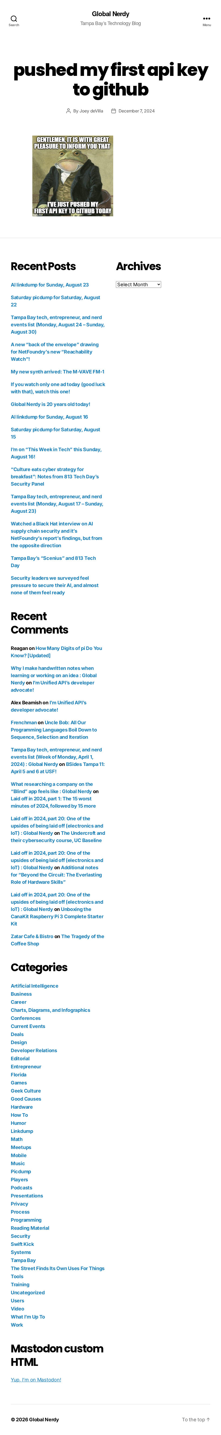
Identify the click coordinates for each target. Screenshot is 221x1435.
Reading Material (30, 1228)
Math (17, 1139)
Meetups (21, 1147)
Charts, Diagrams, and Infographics (50, 1010)
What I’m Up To (28, 1317)
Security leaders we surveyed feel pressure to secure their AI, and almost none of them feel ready (54, 585)
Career (18, 1002)
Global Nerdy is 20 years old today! (50, 404)
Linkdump (22, 1131)
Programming (26, 1220)
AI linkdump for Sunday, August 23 (50, 285)
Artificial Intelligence (34, 986)
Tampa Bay (23, 1260)
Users (17, 1300)
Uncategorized (28, 1292)
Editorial (20, 1058)
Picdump (21, 1171)
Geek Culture (26, 1091)
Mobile (18, 1155)
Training (20, 1284)
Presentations (27, 1196)
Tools (17, 1276)
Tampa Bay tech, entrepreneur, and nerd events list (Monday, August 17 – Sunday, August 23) (57, 504)
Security (20, 1236)
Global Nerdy (110, 13)
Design (19, 1042)
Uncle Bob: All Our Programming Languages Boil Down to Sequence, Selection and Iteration (54, 730)
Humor (18, 1123)
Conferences (26, 1018)
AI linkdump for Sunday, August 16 (49, 417)
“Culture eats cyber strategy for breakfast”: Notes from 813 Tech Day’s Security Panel (55, 476)
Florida (18, 1074)
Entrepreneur (26, 1066)
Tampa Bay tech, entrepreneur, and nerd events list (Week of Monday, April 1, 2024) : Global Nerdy (56, 757)
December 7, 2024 (137, 111)
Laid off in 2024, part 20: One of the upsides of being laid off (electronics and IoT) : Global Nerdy (57, 826)
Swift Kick (22, 1244)
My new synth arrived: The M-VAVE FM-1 (57, 371)
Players (19, 1179)
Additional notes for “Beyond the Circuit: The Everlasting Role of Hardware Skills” (56, 875)
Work (17, 1325)
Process (20, 1212)
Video (17, 1309)
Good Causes (26, 1099)
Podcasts (21, 1187)
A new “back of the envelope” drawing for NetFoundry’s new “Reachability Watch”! (54, 352)
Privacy (19, 1204)
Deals (17, 1034)
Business (21, 994)
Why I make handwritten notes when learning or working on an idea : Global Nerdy (53, 675)
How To (19, 1115)
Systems (21, 1252)
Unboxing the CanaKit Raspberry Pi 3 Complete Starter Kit (57, 916)
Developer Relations (34, 1050)
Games (19, 1083)
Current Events (28, 1026)
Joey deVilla (91, 111)
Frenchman (24, 722)
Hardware (22, 1107)
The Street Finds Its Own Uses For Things (58, 1268)
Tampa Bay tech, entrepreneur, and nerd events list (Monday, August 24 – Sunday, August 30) (58, 324)
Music (18, 1163)
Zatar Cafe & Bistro (32, 936)
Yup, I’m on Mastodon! (36, 1380)
